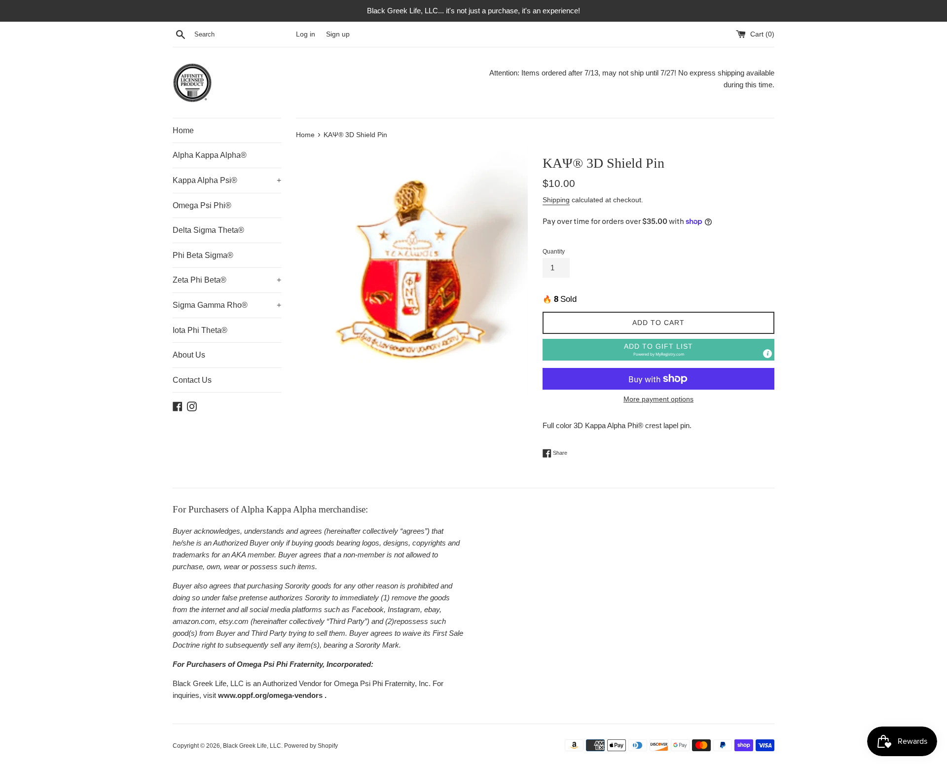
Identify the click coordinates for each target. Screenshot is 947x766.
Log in (305, 34)
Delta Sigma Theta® (208, 230)
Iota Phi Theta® (200, 330)
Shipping (556, 200)
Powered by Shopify (311, 745)
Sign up (338, 34)
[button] (658, 350)
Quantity (554, 251)
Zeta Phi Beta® (227, 280)
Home (183, 130)
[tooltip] (767, 353)
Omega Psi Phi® (202, 205)
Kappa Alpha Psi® (227, 180)
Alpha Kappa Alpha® (210, 155)
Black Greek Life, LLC (252, 745)
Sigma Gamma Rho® (227, 305)
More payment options (658, 399)
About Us (189, 355)
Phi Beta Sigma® (203, 255)
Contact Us (192, 380)
